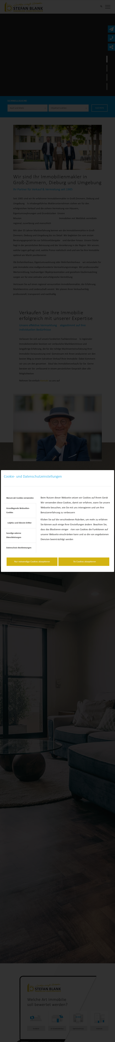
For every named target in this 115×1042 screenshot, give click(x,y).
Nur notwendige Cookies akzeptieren (32, 561)
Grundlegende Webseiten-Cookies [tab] (18, 510)
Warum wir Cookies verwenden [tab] (20, 498)
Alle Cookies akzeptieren (84, 561)
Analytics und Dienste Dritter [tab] (19, 523)
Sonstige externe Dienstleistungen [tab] (13, 535)
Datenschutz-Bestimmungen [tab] (18, 548)
